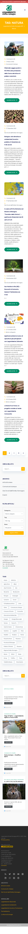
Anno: (6, 524)
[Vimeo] (14, 878)
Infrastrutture (19, 627)
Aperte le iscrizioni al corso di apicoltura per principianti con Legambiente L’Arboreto (13, 338)
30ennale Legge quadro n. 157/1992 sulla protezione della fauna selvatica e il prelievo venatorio (13, 72)
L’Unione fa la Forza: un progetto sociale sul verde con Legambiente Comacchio (12, 410)
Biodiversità (16, 592)
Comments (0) (10, 59)
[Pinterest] (18, 878)
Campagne (15, 595)
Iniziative (6, 631)
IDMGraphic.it (17, 925)
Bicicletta (6, 592)
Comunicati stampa (12, 64)
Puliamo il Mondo (8, 646)
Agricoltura (7, 584)
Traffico (13, 658)
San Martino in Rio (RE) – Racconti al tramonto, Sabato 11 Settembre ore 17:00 (12, 290)
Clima (5, 607)
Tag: (5, 517)
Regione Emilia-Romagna (10, 650)
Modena (14, 634)
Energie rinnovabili (17, 619)
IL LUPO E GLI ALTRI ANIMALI (13, 781)
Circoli (14, 599)
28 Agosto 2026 (8, 707)
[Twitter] (10, 874)
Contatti (5, 568)
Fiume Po (14, 623)
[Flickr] (22, 874)
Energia (6, 619)
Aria (16, 588)
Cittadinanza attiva (9, 603)
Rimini (19, 654)
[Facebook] (14, 874)
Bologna (6, 595)
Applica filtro (14, 533)
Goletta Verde (8, 627)
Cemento (6, 599)
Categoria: (7, 510)
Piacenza (18, 638)
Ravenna (19, 646)
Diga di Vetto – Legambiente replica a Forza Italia (13, 716)
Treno (20, 658)
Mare (22, 631)
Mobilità (6, 634)
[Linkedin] (5, 878)
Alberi (15, 584)
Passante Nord (8, 638)
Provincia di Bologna (9, 642)
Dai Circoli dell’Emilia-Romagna (13, 491)
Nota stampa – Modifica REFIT (12, 755)
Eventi (5, 495)
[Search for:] (14, 469)
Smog (5, 658)
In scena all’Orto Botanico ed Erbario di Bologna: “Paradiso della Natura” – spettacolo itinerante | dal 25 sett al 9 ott (13, 214)
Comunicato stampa (16, 607)
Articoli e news (7, 482)
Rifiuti (12, 654)
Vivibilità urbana (8, 662)
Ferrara (6, 623)
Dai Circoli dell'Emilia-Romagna (13, 132)
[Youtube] (18, 874)
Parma (22, 634)
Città (19, 603)
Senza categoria (10, 332)
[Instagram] (10, 878)
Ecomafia (20, 611)
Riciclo (5, 654)
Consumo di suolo (9, 611)
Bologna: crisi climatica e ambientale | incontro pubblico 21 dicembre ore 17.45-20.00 (12, 141)
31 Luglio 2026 (7, 773)
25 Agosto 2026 (8, 746)
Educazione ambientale (10, 615)
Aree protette (7, 588)
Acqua (5, 580)
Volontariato (19, 662)
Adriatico (13, 580)
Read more (8, 703)
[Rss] (5, 874)
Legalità (14, 631)
